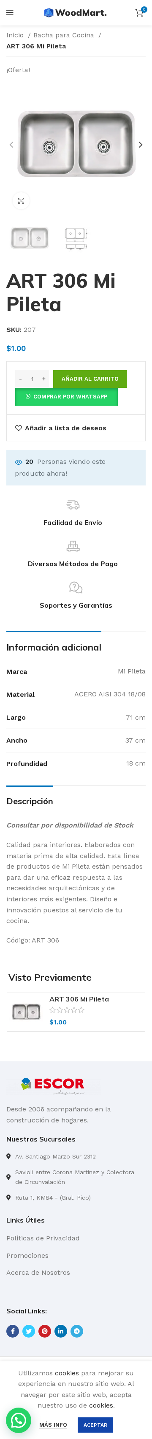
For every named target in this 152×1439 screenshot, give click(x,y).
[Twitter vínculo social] (28, 1331)
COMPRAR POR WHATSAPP (70, 396)
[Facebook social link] (12, 1331)
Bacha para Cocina (64, 35)
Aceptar (95, 1425)
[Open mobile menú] (10, 12)
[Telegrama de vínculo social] (77, 1331)
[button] (66, 396)
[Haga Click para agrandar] (21, 200)
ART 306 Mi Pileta (79, 999)
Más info (53, 1425)
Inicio (16, 35)
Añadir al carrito (90, 379)
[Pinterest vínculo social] (44, 1331)
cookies (67, 1373)
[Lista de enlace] (76, 1156)
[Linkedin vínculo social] (60, 1331)
